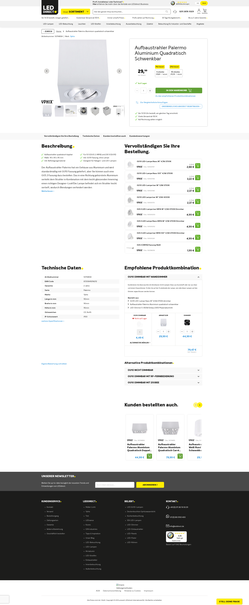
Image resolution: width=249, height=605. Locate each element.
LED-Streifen (91, 556)
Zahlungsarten (52, 520)
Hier (95, 4)
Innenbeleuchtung (93, 564)
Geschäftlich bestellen (56, 534)
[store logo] (50, 7)
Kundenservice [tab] (51, 501)
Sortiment (73, 12)
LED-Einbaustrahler (135, 529)
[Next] (199, 405)
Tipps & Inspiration (93, 534)
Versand (50, 512)
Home (59, 31)
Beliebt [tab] (130, 501)
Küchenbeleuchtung (135, 516)
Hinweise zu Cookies (132, 591)
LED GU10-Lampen (135, 507)
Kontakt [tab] (172, 501)
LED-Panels (132, 534)
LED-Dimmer (132, 525)
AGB (98, 591)
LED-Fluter (131, 538)
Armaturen (90, 551)
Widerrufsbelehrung (55, 529)
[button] (47, 71)
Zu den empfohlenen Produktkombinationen (175, 96)
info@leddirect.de (177, 526)
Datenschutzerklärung (112, 591)
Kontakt (50, 507)
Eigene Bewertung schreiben (54, 364)
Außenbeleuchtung (93, 569)
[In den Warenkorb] (197, 165)
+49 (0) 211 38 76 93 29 (179, 507)
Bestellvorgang (53, 516)
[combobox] (132, 11)
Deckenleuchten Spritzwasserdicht (141, 512)
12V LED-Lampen (134, 520)
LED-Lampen (91, 547)
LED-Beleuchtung (93, 542)
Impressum (148, 591)
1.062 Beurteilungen (183, 544)
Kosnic (88, 525)
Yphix (72, 36)
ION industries (91, 529)
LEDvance (90, 520)
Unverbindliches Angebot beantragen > (181, 106)
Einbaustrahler (91, 560)
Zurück (48, 31)
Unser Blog (90, 538)
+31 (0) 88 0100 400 (177, 517)
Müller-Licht (91, 507)
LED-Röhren (132, 542)
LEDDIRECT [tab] (90, 501)
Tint (87, 516)
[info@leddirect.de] (167, 526)
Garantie (50, 525)
